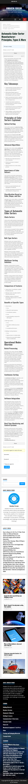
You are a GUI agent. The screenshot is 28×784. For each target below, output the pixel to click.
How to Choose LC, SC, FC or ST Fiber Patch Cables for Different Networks (14, 533)
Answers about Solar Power (10, 759)
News (6, 591)
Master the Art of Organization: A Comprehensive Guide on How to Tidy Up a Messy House (13, 762)
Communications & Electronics (11, 719)
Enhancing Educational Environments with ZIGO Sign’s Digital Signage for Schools (13, 753)
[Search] (19, 19)
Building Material (7, 707)
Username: (6, 454)
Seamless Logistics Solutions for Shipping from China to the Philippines (14, 749)
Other (4, 730)
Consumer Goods (7, 722)
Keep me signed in (9, 464)
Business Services (7, 710)
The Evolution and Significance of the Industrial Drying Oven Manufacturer (12, 756)
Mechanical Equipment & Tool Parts (12, 727)
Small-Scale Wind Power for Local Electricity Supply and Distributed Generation (11, 537)
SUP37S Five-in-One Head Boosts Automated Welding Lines (11, 549)
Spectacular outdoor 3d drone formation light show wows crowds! (13, 774)
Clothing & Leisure (7, 716)
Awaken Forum (14, 8)
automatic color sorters (12, 60)
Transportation (7, 736)
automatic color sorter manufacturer (15, 62)
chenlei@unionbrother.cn (9, 440)
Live (25, 19)
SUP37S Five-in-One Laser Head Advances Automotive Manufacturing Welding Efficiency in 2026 (13, 553)
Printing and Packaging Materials (11, 733)
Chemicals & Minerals (8, 713)
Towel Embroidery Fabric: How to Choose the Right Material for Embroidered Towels (14, 561)
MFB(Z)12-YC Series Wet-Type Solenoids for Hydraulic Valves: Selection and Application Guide (14, 569)
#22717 (22, 56)
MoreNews (23, 780)
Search (5, 479)
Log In (7, 467)
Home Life (5, 725)
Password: (6, 459)
